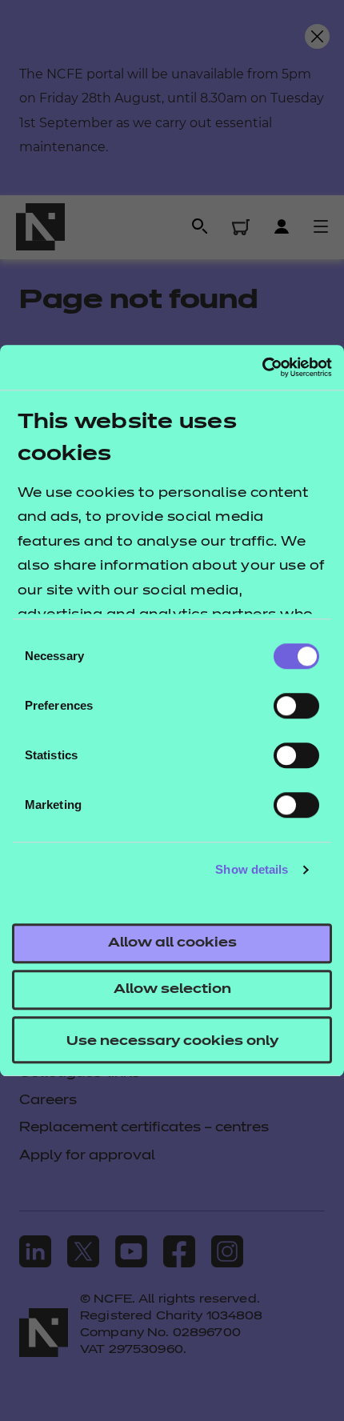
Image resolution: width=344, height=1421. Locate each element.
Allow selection (172, 989)
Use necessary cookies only (172, 1041)
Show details (251, 869)
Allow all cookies (172, 943)
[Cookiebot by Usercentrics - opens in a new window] (262, 367)
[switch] (296, 706)
